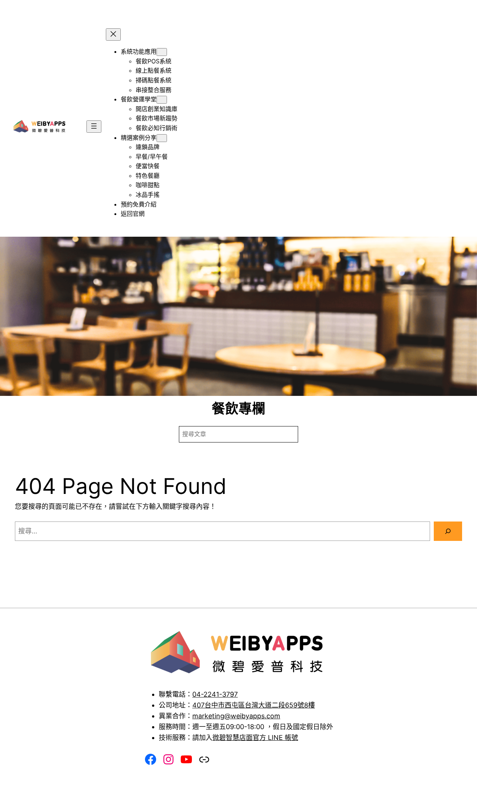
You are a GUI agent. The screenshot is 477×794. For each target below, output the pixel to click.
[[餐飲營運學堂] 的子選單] (162, 100)
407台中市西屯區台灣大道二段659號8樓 (253, 705)
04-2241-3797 (215, 694)
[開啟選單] (93, 126)
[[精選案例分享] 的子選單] (162, 138)
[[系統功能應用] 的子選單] (162, 52)
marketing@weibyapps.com (236, 716)
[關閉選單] (113, 34)
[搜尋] (448, 531)
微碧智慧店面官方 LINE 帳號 (255, 737)
